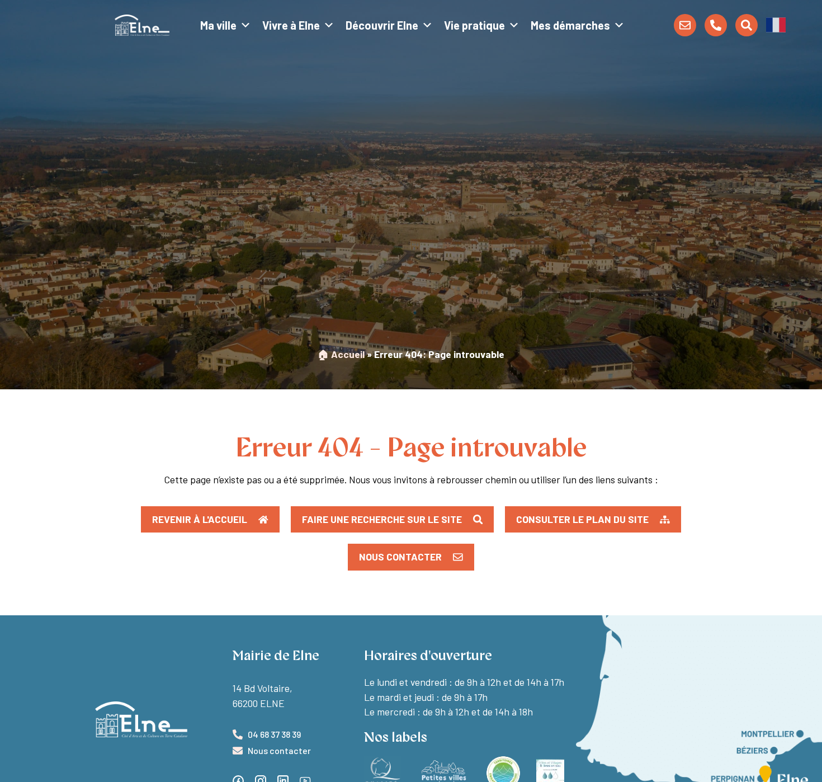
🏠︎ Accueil (341, 354)
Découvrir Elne (382, 25)
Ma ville (218, 25)
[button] (776, 24)
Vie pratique (474, 25)
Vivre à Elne (291, 25)
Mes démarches (570, 25)
